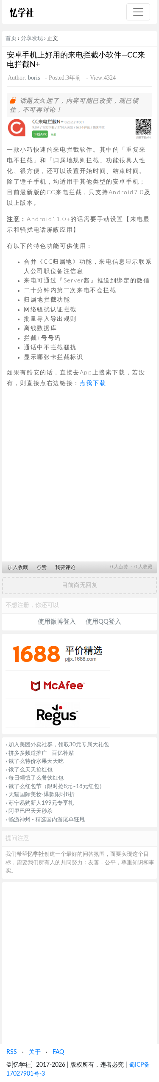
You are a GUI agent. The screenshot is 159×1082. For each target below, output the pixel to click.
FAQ (58, 1052)
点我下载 (93, 383)
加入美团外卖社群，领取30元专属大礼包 (58, 745)
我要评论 (65, 567)
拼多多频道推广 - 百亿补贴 (41, 753)
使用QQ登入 (103, 622)
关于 (35, 1052)
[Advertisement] (79, 477)
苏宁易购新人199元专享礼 (41, 803)
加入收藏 (18, 567)
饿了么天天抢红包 (30, 770)
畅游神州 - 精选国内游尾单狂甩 (46, 820)
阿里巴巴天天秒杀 (30, 811)
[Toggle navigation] (138, 11)
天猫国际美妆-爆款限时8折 (41, 794)
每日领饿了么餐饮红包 (36, 778)
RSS (11, 1052)
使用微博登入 (57, 622)
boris (34, 78)
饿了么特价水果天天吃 (36, 761)
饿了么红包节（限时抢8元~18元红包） (56, 786)
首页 (11, 38)
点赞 (41, 567)
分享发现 (32, 38)
